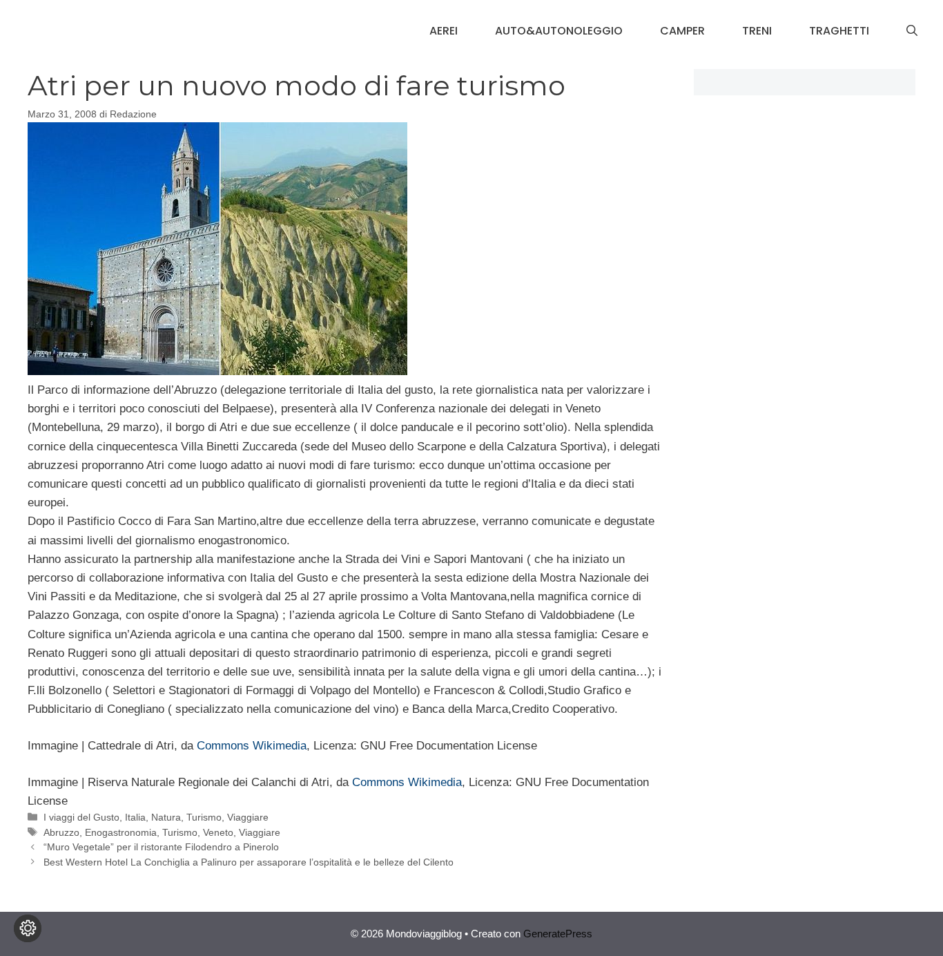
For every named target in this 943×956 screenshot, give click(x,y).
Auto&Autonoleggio (559, 31)
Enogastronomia (121, 832)
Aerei (443, 31)
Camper (682, 31)
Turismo (204, 817)
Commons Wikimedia (252, 745)
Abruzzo (61, 832)
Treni (757, 31)
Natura (166, 817)
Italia (135, 817)
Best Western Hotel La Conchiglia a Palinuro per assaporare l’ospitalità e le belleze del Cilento (248, 862)
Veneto (218, 832)
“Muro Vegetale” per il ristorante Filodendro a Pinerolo (161, 846)
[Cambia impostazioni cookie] (27, 928)
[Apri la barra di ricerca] (912, 31)
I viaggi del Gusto (81, 817)
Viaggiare (248, 817)
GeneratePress (557, 933)
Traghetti (839, 31)
